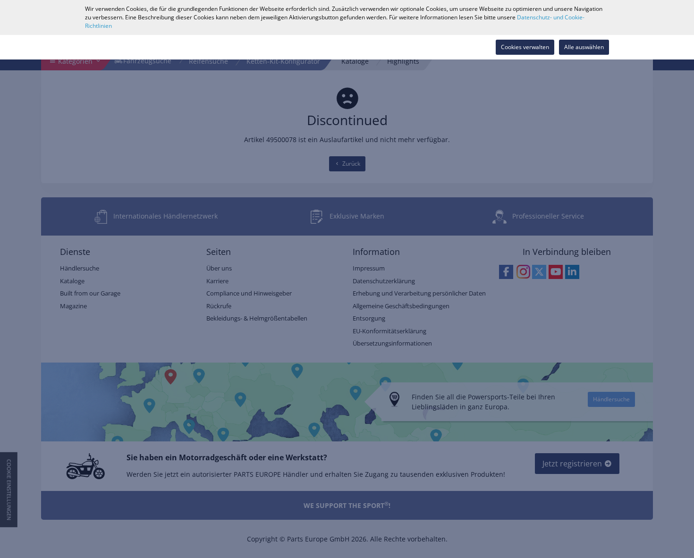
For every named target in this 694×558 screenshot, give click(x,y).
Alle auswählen (584, 47)
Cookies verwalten (525, 47)
